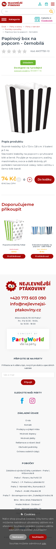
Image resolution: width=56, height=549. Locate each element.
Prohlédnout (14, 256)
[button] (40, 4)
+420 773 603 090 (28, 298)
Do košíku (44, 179)
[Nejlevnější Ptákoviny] (11, 4)
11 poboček (46, 21)
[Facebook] (22, 401)
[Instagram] (32, 401)
